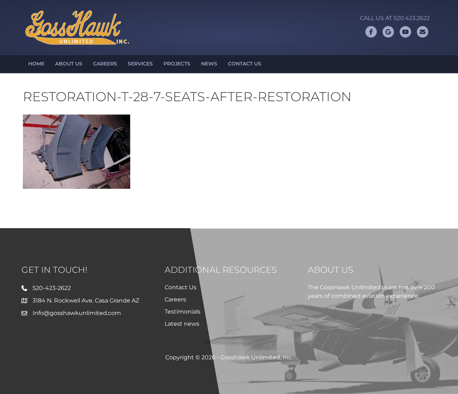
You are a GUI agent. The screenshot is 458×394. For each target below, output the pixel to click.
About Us (68, 63)
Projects (177, 63)
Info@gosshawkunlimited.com (77, 313)
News (209, 63)
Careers (105, 63)
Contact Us (244, 63)
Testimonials (182, 311)
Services (140, 63)
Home (36, 63)
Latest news (182, 323)
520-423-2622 (52, 288)
